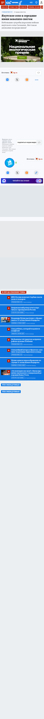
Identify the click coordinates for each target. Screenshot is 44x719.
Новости (5, 7)
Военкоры (23, 7)
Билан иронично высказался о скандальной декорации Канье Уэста (26, 373)
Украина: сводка (34, 7)
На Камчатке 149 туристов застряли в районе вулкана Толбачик (26, 340)
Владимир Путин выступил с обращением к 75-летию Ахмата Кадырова (26, 319)
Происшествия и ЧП (7, 12)
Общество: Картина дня (18, 333)
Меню (2, 2)
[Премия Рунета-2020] (20, 3)
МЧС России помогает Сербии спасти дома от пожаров (26, 298)
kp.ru (15, 73)
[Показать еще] (36, 79)
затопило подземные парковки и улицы (27, 351)
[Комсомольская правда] (12, 2)
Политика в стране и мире (18, 323)
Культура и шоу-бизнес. (18, 312)
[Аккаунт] (41, 2)
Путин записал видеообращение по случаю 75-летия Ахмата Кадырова (26, 361)
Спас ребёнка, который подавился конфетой (25, 330)
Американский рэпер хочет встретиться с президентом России (25, 309)
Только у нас (14, 7)
